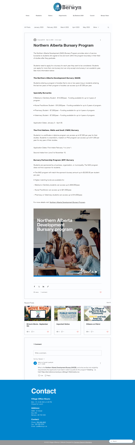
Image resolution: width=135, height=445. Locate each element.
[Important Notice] (67, 313)
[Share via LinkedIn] (43, 286)
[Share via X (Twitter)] (39, 286)
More (95, 27)
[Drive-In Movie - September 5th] (37, 313)
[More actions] (100, 40)
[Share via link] (48, 286)
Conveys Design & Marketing (83, 442)
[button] (39, 15)
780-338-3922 (41, 422)
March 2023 (65, 27)
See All (109, 302)
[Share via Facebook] (34, 286)
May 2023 (86, 27)
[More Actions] (100, 363)
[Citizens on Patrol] (97, 313)
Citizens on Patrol (93, 324)
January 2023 (38, 27)
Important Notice (63, 324)
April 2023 (75, 27)
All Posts (27, 27)
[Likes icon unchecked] (39, 375)
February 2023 (52, 27)
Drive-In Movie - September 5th (37, 325)
